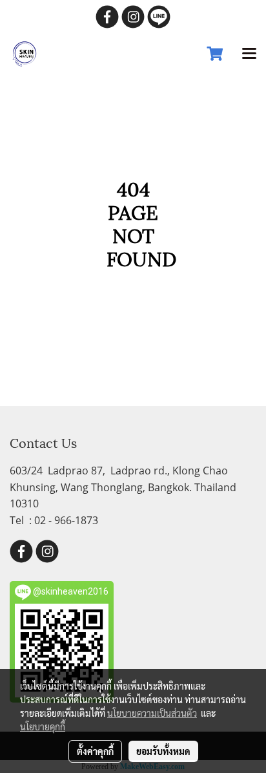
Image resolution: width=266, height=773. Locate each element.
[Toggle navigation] (249, 54)
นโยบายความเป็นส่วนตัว (152, 713)
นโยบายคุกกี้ (42, 726)
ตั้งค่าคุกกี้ (95, 751)
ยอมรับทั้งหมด (163, 751)
